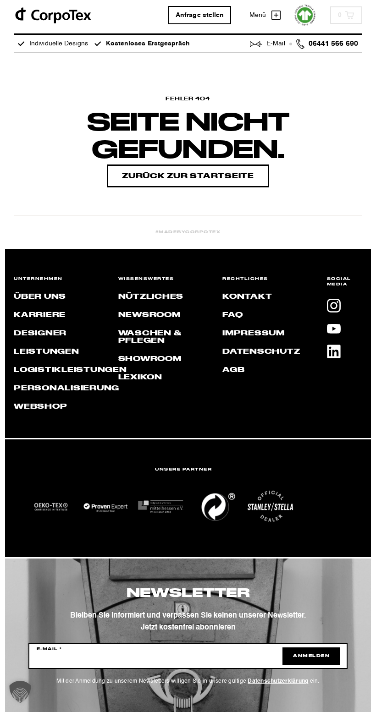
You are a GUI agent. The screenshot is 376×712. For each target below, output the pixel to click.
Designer (40, 333)
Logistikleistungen (70, 370)
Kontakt (247, 297)
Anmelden (311, 656)
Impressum (253, 333)
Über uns (40, 297)
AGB (233, 370)
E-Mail (49, 649)
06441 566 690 (333, 44)
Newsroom (149, 315)
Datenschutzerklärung (278, 681)
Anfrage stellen (200, 15)
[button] (20, 692)
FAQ (232, 315)
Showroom (150, 359)
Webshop (40, 407)
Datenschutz (261, 352)
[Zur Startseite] (53, 15)
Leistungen (46, 352)
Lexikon (140, 377)
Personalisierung (66, 388)
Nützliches (151, 297)
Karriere (40, 315)
